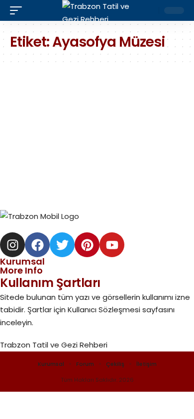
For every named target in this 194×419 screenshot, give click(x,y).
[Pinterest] (87, 244)
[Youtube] (111, 244)
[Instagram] (12, 244)
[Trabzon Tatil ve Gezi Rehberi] (97, 10)
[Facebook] (37, 244)
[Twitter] (62, 244)
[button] (18, 10)
